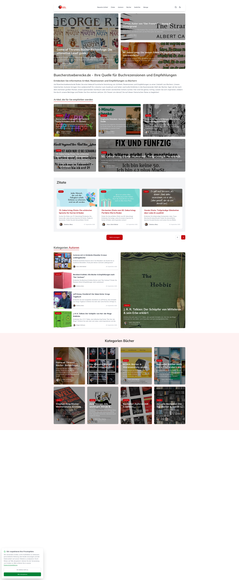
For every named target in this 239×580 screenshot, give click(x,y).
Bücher (128, 7)
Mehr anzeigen (114, 237)
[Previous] (177, 237)
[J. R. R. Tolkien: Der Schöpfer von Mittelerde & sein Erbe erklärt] (153, 290)
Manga (145, 7)
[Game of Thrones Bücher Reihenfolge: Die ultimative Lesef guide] (86, 41)
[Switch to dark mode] (180, 7)
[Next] (183, 237)
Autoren (120, 7)
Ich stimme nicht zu (22, 570)
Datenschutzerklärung (10, 565)
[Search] (176, 7)
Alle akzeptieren (22, 574)
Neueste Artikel (102, 7)
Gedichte (137, 7)
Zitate (113, 7)
